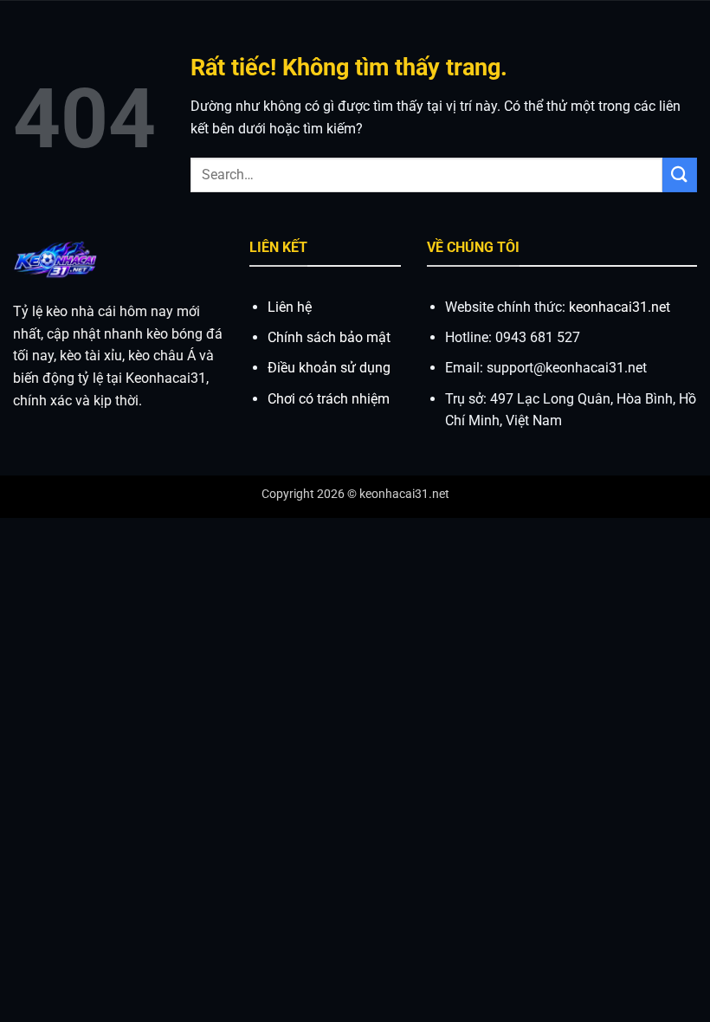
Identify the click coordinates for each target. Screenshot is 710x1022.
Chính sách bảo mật (329, 337)
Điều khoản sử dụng (329, 367)
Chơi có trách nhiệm (329, 399)
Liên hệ (290, 307)
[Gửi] (679, 174)
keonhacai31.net (619, 307)
